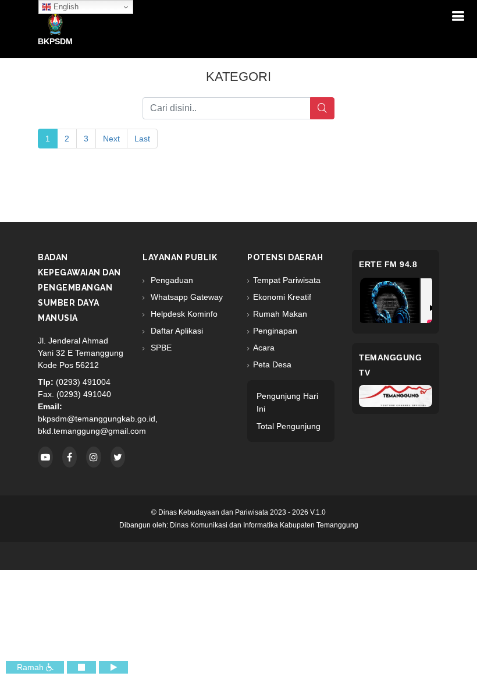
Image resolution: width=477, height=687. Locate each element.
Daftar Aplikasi (175, 330)
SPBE (160, 347)
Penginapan (275, 330)
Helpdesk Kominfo (183, 313)
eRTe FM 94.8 (388, 264)
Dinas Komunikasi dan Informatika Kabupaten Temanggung (264, 525)
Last (142, 138)
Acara (264, 347)
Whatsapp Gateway (185, 297)
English (65, 6)
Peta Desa (272, 364)
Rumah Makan (280, 313)
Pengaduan (170, 280)
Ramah (31, 667)
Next (111, 138)
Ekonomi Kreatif (282, 297)
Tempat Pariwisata (287, 280)
